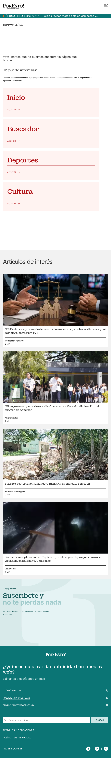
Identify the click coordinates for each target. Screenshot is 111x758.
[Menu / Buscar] (106, 5)
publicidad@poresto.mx (16, 698)
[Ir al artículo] (55, 325)
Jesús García (10, 569)
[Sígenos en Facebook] (88, 751)
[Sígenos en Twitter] (106, 751)
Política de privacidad (17, 737)
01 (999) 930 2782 (12, 690)
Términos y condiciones (18, 730)
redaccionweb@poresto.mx (18, 705)
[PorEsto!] (13, 10)
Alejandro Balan (11, 418)
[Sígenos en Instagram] (97, 751)
